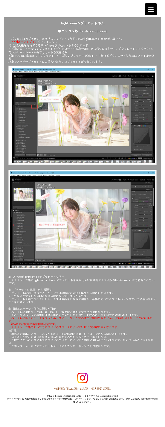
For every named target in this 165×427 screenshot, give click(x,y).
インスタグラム (82, 378)
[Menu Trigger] (151, 9)
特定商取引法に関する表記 (71, 388)
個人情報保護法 (101, 388)
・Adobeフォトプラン (22, 42)
